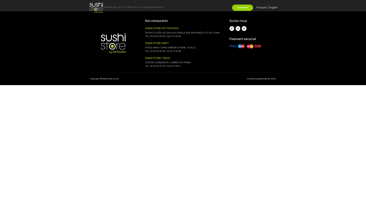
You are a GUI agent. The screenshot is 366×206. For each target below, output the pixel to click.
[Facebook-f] (231, 28)
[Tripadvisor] (244, 28)
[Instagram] (238, 28)
